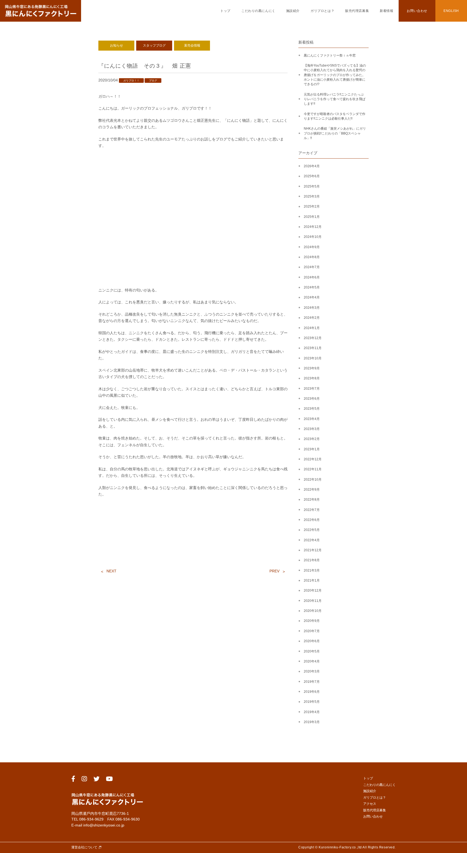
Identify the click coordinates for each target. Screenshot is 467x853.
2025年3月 (312, 196)
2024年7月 (312, 267)
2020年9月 (312, 620)
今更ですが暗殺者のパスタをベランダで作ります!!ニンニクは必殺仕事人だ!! (334, 116)
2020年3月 (312, 671)
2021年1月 (312, 580)
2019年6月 (312, 691)
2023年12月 (313, 338)
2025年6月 (312, 176)
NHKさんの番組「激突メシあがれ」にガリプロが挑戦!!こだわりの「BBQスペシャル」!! (335, 133)
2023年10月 (313, 358)
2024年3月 (312, 307)
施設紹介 (293, 10)
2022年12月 (313, 459)
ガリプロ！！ (131, 80)
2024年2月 (312, 317)
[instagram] (84, 780)
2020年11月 (313, 600)
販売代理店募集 (357, 10)
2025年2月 (312, 206)
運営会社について (84, 847)
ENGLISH (451, 10)
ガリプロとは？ (322, 10)
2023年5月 (312, 408)
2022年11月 (313, 469)
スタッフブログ (154, 45)
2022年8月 (312, 499)
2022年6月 (312, 519)
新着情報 (386, 10)
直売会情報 (192, 45)
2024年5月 (312, 287)
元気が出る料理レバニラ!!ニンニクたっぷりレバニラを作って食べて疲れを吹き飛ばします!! (334, 99)
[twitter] (96, 780)
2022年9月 (312, 489)
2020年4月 (312, 661)
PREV (274, 571)
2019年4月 (312, 712)
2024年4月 (312, 297)
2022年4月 (312, 540)
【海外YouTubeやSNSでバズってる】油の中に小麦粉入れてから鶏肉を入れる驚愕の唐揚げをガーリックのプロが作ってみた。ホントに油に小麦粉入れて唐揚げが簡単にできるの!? (335, 75)
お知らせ (116, 45)
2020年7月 (312, 631)
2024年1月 (312, 328)
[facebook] (73, 780)
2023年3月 (312, 429)
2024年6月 (312, 277)
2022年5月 (312, 530)
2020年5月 (312, 651)
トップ (225, 10)
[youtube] (109, 780)
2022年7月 (312, 509)
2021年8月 (312, 560)
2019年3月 (312, 722)
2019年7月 (312, 681)
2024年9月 (312, 247)
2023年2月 (312, 439)
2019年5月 (312, 701)
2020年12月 (313, 590)
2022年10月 (313, 479)
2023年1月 (312, 449)
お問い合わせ (417, 10)
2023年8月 (312, 378)
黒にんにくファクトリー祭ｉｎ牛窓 (330, 55)
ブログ (153, 80)
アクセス (369, 803)
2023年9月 (312, 368)
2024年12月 (313, 226)
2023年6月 (312, 398)
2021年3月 (312, 570)
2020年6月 (312, 641)
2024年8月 (312, 257)
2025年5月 (312, 186)
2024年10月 (313, 236)
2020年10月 (313, 610)
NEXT (111, 571)
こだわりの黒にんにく (258, 10)
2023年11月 (313, 348)
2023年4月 (312, 419)
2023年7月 (312, 388)
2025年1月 (312, 216)
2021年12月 (313, 550)
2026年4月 (312, 166)
